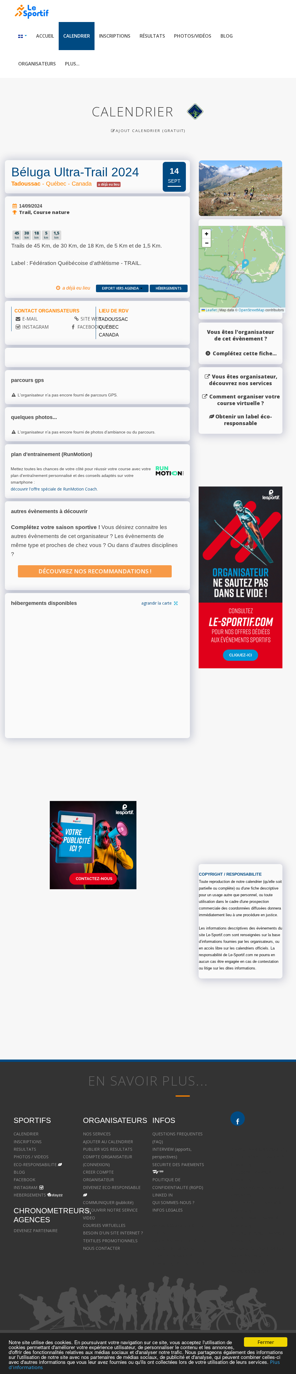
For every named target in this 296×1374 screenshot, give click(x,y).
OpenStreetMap (251, 310)
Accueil (45, 36)
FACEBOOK (89, 327)
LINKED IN (162, 1195)
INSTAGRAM (35, 327)
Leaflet (211, 310)
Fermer (266, 1342)
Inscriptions (114, 36)
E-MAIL (30, 319)
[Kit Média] (93, 845)
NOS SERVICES (97, 1134)
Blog (227, 36)
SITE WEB (91, 319)
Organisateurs (37, 64)
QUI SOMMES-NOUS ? (173, 1202)
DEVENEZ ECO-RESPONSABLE (111, 1187)
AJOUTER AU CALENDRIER (108, 1141)
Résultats (152, 36)
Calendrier (76, 36)
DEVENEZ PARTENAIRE (36, 1230)
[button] (245, 264)
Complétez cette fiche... (245, 353)
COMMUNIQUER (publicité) (108, 1202)
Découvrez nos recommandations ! (94, 571)
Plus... (72, 64)
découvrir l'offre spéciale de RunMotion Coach (54, 489)
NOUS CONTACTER (101, 1248)
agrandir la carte (157, 603)
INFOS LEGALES (167, 1210)
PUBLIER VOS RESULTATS (107, 1149)
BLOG (19, 1172)
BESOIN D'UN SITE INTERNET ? (113, 1233)
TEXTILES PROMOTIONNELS (110, 1240)
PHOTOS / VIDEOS (31, 1156)
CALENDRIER (26, 1134)
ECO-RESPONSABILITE (35, 1164)
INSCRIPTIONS (28, 1141)
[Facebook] (237, 1118)
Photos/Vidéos (192, 36)
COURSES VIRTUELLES (104, 1225)
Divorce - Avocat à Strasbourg (258, 1149)
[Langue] (23, 36)
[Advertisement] (93, 949)
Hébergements (169, 288)
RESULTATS (25, 1149)
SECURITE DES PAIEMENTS (178, 1164)
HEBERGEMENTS (30, 1195)
